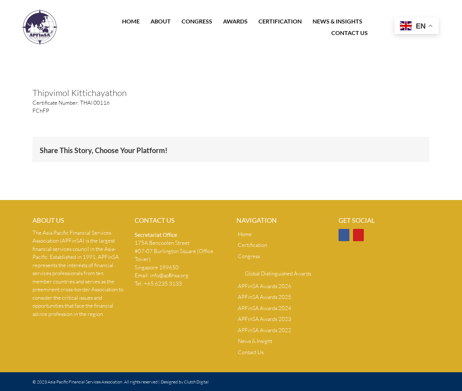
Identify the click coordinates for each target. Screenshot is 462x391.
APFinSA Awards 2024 (264, 308)
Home (245, 234)
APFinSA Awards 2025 (264, 297)
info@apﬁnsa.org (169, 275)
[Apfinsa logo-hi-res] (40, 11)
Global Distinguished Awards (278, 273)
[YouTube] (358, 235)
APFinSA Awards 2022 (264, 330)
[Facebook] (344, 235)
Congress (249, 256)
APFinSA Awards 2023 (264, 319)
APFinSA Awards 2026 (264, 286)
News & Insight (255, 341)
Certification (252, 245)
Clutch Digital (196, 382)
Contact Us (250, 352)
